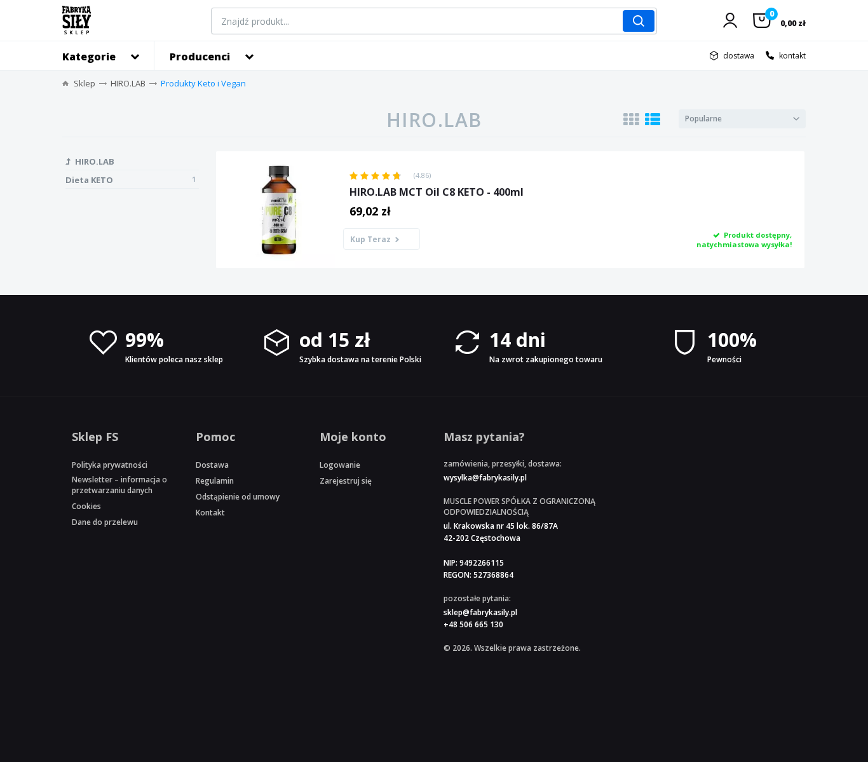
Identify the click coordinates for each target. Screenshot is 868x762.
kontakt (792, 55)
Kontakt (210, 512)
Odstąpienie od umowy (238, 496)
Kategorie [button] (89, 56)
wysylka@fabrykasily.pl (485, 477)
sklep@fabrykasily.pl (480, 612)
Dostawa (212, 464)
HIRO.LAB (128, 83)
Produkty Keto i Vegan (203, 83)
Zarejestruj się (346, 480)
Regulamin (215, 480)
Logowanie (340, 464)
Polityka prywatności (109, 464)
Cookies (86, 506)
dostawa (738, 55)
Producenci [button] (200, 56)
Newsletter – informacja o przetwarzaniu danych (119, 485)
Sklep (84, 83)
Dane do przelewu (105, 522)
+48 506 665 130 (473, 624)
